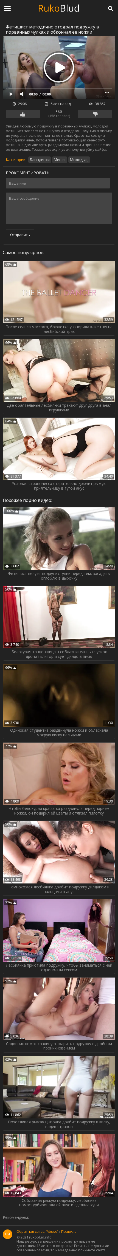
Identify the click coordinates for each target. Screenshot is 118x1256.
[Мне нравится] (23, 114)
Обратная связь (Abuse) (37, 1231)
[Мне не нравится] (95, 114)
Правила (69, 1231)
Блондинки (40, 159)
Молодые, (79, 159)
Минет (60, 159)
